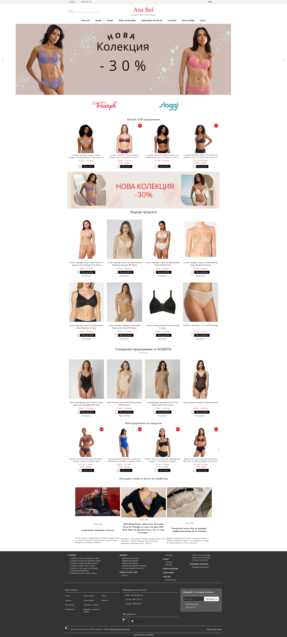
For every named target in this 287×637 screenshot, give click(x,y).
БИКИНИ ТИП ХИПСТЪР (130, 561)
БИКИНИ (123, 555)
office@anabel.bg (137, 595)
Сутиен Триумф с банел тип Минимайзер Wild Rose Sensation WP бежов (124, 264)
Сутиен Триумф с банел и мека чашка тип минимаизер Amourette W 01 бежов (86, 264)
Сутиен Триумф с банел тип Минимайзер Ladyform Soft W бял (163, 264)
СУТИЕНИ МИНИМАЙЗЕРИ (79, 571)
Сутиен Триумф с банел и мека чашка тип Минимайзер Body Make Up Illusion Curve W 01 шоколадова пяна (86, 156)
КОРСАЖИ (169, 555)
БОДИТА (124, 575)
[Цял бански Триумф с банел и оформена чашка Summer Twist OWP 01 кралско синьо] (124, 442)
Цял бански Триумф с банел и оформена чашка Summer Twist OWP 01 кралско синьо (124, 460)
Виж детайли (88, 166)
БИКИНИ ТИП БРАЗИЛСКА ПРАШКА (134, 566)
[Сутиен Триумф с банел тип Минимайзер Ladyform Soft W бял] (162, 239)
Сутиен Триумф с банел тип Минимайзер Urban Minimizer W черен (86, 326)
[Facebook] (124, 608)
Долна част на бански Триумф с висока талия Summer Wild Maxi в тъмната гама (200, 460)
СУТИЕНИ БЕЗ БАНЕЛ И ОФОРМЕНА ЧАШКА (85, 561)
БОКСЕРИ (168, 565)
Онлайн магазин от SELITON (143, 635)
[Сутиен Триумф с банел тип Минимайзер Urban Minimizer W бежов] (200, 239)
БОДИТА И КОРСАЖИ (129, 572)
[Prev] (4, 59)
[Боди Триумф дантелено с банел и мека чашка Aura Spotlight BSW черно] (86, 379)
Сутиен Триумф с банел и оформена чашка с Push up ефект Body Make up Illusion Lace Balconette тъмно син (200, 156)
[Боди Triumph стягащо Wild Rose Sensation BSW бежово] (124, 379)
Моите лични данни (214, 629)
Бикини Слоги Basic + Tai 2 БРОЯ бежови (200, 325)
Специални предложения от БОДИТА (143, 349)
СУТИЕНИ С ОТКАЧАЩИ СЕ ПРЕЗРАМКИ (84, 568)
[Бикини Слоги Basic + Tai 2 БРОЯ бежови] (200, 302)
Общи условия (89, 596)
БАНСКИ (172, 20)
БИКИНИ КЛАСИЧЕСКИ (130, 558)
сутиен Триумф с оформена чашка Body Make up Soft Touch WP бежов (124, 326)
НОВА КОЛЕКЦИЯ (127, 20)
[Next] (283, 59)
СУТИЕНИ (71, 555)
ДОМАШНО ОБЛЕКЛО (151, 20)
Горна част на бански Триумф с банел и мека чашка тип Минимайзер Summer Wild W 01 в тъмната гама (86, 460)
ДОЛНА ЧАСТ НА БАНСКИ (201, 558)
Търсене (68, 600)
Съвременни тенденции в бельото (97, 530)
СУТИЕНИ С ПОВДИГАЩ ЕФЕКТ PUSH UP (84, 563)
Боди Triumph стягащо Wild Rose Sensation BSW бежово (124, 403)
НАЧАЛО (86, 20)
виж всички (143, 353)
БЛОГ (202, 20)
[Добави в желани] (80, 166)
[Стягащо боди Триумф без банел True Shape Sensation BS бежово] (162, 379)
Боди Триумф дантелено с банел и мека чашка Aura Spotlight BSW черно (86, 403)
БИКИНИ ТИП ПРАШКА (130, 563)
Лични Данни (89, 600)
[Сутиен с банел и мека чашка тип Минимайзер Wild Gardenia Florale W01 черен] (162, 138)
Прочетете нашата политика (119, 629)
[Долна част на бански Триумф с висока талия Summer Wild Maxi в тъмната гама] (201, 442)
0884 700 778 (86, 2)
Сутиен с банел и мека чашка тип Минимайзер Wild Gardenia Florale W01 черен (162, 156)
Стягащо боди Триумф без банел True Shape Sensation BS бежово (162, 403)
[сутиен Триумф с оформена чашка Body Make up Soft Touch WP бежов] (124, 302)
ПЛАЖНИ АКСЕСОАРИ (200, 560)
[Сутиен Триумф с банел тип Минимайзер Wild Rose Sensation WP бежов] (124, 239)
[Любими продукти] (213, 10)
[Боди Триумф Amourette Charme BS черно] (200, 379)
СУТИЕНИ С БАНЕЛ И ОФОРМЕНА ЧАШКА (84, 558)
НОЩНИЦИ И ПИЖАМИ (200, 567)
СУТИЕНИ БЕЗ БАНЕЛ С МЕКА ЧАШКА (83, 573)
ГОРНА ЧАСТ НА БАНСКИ (201, 555)
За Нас (67, 596)
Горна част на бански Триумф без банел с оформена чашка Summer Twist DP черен (162, 460)
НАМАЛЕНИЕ (188, 20)
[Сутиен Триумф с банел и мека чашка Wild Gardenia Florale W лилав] (124, 138)
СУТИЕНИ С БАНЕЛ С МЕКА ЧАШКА (82, 566)
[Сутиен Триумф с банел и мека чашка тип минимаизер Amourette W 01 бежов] (86, 239)
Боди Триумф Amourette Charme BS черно (200, 402)
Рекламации (69, 609)
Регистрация (69, 605)
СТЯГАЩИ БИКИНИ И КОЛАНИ (132, 568)
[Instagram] (129, 608)
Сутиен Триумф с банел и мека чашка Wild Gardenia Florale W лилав (124, 156)
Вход (103, 596)
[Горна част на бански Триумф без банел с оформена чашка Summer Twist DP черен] (163, 442)
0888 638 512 (137, 604)
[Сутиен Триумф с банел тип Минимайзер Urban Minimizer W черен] (86, 302)
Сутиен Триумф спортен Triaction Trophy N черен (162, 326)
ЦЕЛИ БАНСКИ (170, 580)
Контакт (105, 600)
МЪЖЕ (110, 20)
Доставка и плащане (91, 605)
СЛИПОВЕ (168, 562)
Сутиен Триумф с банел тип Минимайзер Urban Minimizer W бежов (201, 264)
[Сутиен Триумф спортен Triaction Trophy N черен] (162, 302)
